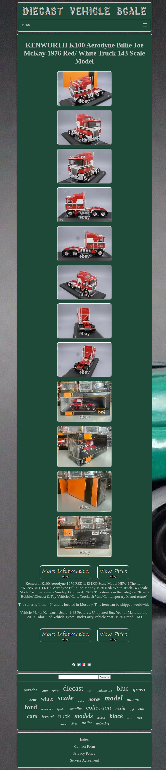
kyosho (61, 709)
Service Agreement (84, 760)
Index (84, 739)
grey (55, 690)
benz (33, 700)
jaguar (101, 717)
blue (123, 688)
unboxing (102, 723)
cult (141, 709)
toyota (63, 724)
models (83, 715)
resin (120, 708)
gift (132, 709)
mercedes (47, 709)
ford (31, 707)
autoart (133, 699)
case (45, 690)
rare (89, 690)
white (47, 699)
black (116, 716)
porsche (30, 689)
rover (129, 718)
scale (66, 697)
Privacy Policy (84, 753)
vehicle (81, 701)
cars (32, 716)
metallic (75, 709)
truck (64, 716)
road (139, 717)
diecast (73, 688)
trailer (87, 723)
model (113, 698)
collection (98, 707)
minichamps (104, 690)
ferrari (48, 716)
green (139, 689)
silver (74, 723)
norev (94, 699)
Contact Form (84, 746)
